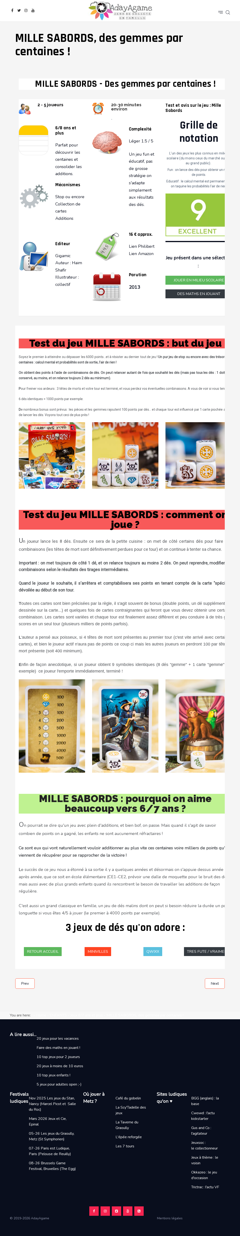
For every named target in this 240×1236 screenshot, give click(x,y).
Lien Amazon (141, 253)
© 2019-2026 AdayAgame (30, 1218)
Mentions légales (171, 1218)
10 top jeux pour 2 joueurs (58, 1056)
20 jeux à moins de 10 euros (60, 1066)
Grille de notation (198, 131)
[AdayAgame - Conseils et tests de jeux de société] (120, 10)
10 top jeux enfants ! (53, 1075)
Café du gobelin (128, 1098)
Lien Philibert (142, 246)
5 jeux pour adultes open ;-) (59, 1084)
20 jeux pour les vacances (58, 1038)
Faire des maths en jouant (58, 1047)
